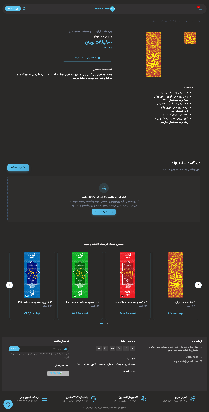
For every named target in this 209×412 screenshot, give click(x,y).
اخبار (78, 364)
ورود (133, 371)
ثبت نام (125, 371)
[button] (58, 373)
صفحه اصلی (130, 364)
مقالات (86, 364)
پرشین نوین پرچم (193, 21)
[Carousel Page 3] (107, 323)
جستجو (102, 364)
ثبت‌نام (14, 348)
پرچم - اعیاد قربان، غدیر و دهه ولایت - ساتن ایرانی (90, 31)
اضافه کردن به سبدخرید (85, 58)
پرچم (180, 21)
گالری (93, 364)
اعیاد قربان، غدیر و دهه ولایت (162, 21)
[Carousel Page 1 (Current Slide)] (101, 323)
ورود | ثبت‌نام (12, 8)
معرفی (110, 364)
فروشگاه (119, 364)
